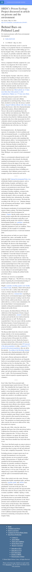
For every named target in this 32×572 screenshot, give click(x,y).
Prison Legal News (13, 530)
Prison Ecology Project (17, 556)
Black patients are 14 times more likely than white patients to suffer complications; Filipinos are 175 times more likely (15, 92)
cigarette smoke (12, 482)
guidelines (20, 222)
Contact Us (15, 537)
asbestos (21, 482)
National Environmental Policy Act (20, 179)
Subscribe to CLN (16, 550)
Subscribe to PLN (16, 548)
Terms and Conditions (18, 541)
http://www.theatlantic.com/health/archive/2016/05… (14, 22)
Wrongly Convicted (17, 545)
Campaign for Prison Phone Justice (18, 532)
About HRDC (16, 539)
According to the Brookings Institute (19, 350)
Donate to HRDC (16, 554)
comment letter (18, 294)
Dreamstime (9, 564)
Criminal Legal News (14, 528)
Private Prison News (17, 543)
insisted (19, 315)
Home (9, 526)
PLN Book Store (16, 552)
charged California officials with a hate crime (17, 105)
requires (9, 214)
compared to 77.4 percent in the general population (15, 347)
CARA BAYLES (10, 39)
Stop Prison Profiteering (14, 534)
